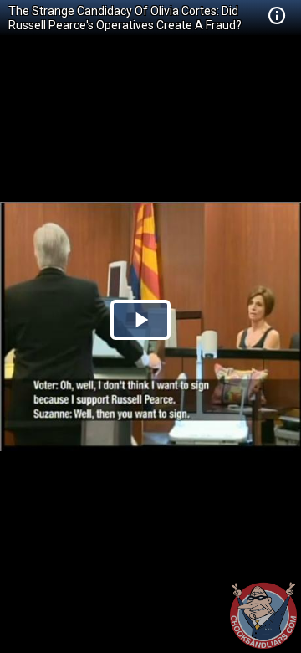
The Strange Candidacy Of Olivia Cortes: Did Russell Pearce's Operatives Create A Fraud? (125, 18)
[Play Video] (140, 320)
